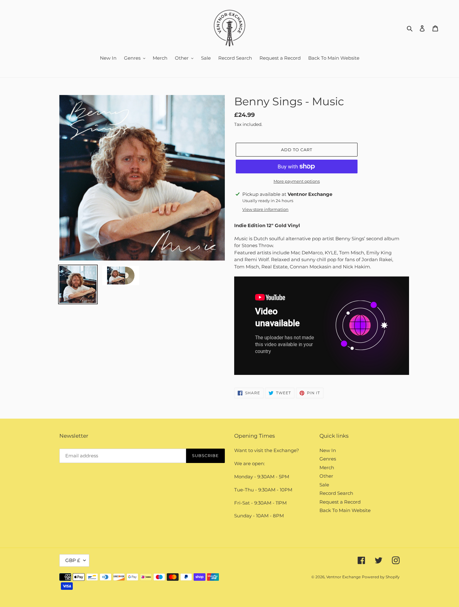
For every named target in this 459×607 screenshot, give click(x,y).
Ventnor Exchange (343, 577)
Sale (324, 485)
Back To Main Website (345, 510)
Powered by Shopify (381, 577)
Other (326, 476)
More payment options (297, 181)
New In (327, 450)
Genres (327, 459)
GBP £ (72, 560)
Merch (326, 467)
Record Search (336, 493)
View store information (265, 209)
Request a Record (340, 502)
